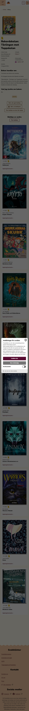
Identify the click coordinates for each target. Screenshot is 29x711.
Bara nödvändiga (14, 363)
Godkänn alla (14, 358)
